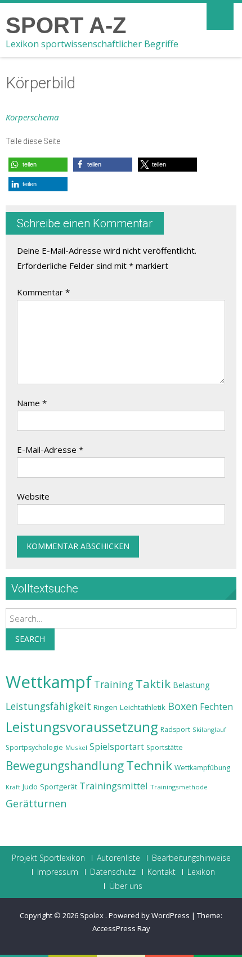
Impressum (57, 872)
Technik (149, 765)
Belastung (191, 685)
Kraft (13, 787)
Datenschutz (113, 872)
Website (33, 496)
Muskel (76, 747)
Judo (30, 786)
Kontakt (161, 872)
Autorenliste (118, 858)
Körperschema (32, 117)
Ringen (105, 707)
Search (30, 638)
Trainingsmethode (179, 787)
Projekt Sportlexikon (48, 858)
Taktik (153, 683)
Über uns (125, 886)
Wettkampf (49, 682)
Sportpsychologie (34, 747)
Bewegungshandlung (65, 766)
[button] (38, 165)
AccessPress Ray (121, 928)
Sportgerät (58, 786)
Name (32, 402)
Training (113, 684)
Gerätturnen (36, 803)
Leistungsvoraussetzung (82, 727)
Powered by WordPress (149, 915)
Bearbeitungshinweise (191, 858)
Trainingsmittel (113, 785)
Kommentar (43, 292)
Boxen (183, 706)
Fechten (216, 707)
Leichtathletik (142, 707)
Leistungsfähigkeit (48, 706)
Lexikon (201, 872)
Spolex (92, 915)
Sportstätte (164, 747)
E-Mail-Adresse (50, 449)
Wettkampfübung (202, 767)
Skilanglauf (209, 729)
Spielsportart (116, 747)
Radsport (175, 729)
